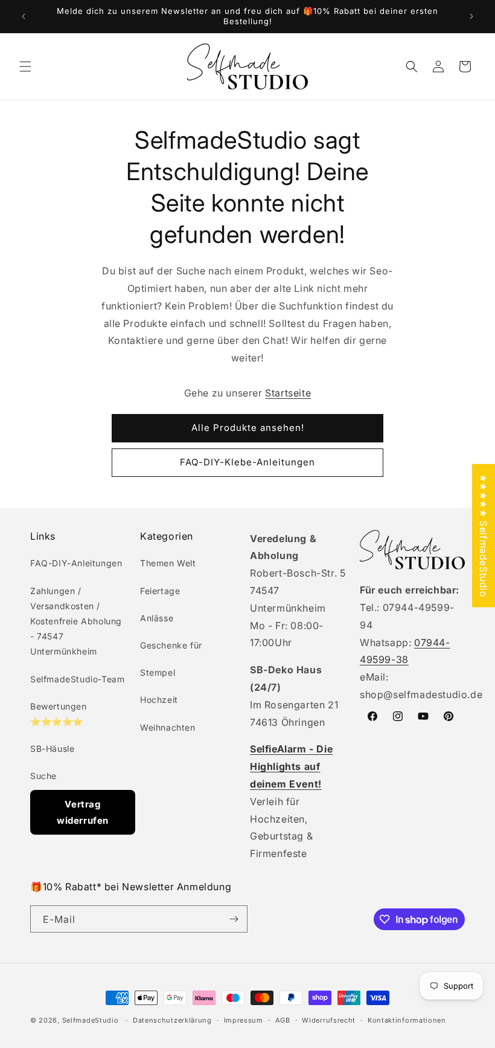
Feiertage (160, 591)
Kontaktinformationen (407, 1020)
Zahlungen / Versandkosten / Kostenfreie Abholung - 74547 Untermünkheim (76, 621)
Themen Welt (168, 563)
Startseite (288, 393)
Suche (43, 776)
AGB (282, 1020)
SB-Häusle (52, 748)
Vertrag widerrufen (83, 812)
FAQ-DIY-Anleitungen (76, 563)
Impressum (243, 1020)
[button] (25, 66)
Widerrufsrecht (329, 1020)
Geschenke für (171, 645)
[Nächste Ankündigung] (471, 16)
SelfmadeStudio (90, 1020)
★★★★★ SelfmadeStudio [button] (483, 536)
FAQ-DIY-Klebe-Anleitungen (247, 462)
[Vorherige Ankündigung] (23, 16)
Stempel (157, 672)
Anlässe (156, 618)
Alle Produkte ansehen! (247, 427)
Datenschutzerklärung (172, 1020)
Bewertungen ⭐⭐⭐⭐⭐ (58, 713)
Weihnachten (168, 727)
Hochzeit (159, 699)
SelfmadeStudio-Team (77, 679)
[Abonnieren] (233, 919)
